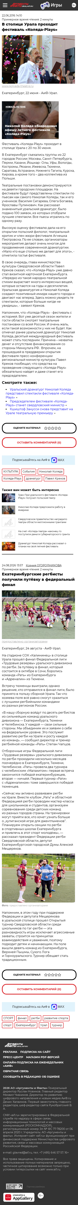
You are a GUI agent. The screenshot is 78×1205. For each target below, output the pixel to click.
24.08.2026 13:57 (12, 565)
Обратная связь (16, 1071)
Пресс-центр (13, 1057)
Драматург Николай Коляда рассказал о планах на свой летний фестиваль (42, 545)
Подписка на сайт (35, 1052)
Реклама (10, 1052)
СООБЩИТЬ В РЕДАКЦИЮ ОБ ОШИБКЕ (31, 1076)
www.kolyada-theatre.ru (18, 86)
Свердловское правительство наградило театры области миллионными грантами (42, 521)
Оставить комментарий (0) (39, 442)
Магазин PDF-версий (42, 1057)
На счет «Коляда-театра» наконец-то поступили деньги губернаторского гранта (44, 533)
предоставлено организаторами (25, 641)
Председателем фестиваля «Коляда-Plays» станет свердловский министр (37, 403)
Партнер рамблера (36, 1187)
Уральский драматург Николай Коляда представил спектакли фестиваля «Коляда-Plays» (40, 393)
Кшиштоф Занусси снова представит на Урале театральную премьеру (39, 411)
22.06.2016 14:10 (12, 15)
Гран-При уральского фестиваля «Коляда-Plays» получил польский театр (43, 496)
